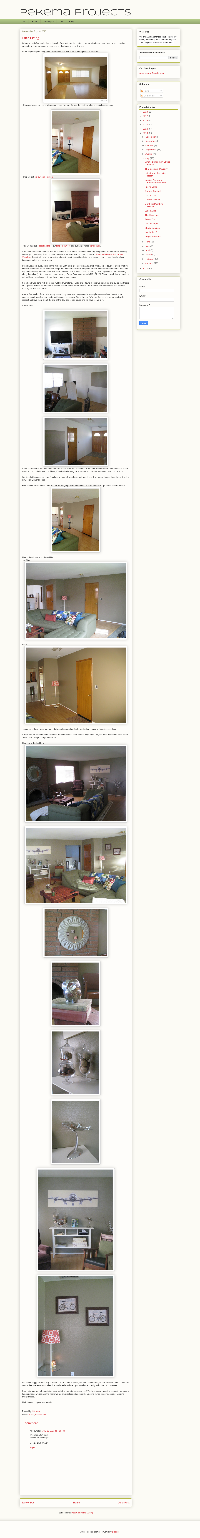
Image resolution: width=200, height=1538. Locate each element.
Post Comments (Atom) (82, 1513)
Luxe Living (150, 210)
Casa (31, 1414)
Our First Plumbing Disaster (154, 205)
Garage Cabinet (153, 191)
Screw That (150, 219)
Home (76, 1502)
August (149, 154)
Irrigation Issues (153, 236)
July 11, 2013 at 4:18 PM (53, 1431)
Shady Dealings (152, 228)
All (24, 21)
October (149, 145)
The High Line (152, 215)
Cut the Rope (151, 223)
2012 (145, 268)
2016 (145, 120)
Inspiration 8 (151, 232)
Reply (32, 1447)
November (150, 141)
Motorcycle (49, 21)
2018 (145, 112)
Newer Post (28, 1502)
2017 (145, 116)
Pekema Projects (75, 12)
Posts (146, 91)
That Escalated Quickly (156, 169)
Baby (71, 21)
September (151, 149)
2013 (145, 133)
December (150, 137)
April (147, 250)
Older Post (123, 1502)
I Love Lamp (151, 187)
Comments (149, 95)
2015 (145, 124)
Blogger (115, 1532)
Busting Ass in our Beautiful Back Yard (155, 181)
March (148, 254)
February (150, 259)
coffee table (95, 246)
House (34, 21)
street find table (45, 246)
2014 (145, 129)
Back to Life (150, 195)
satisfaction (40, 1414)
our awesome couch (44, 177)
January (149, 263)
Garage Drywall (152, 199)
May (147, 246)
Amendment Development (152, 73)
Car (61, 21)
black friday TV (63, 246)
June (148, 241)
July (147, 158)
